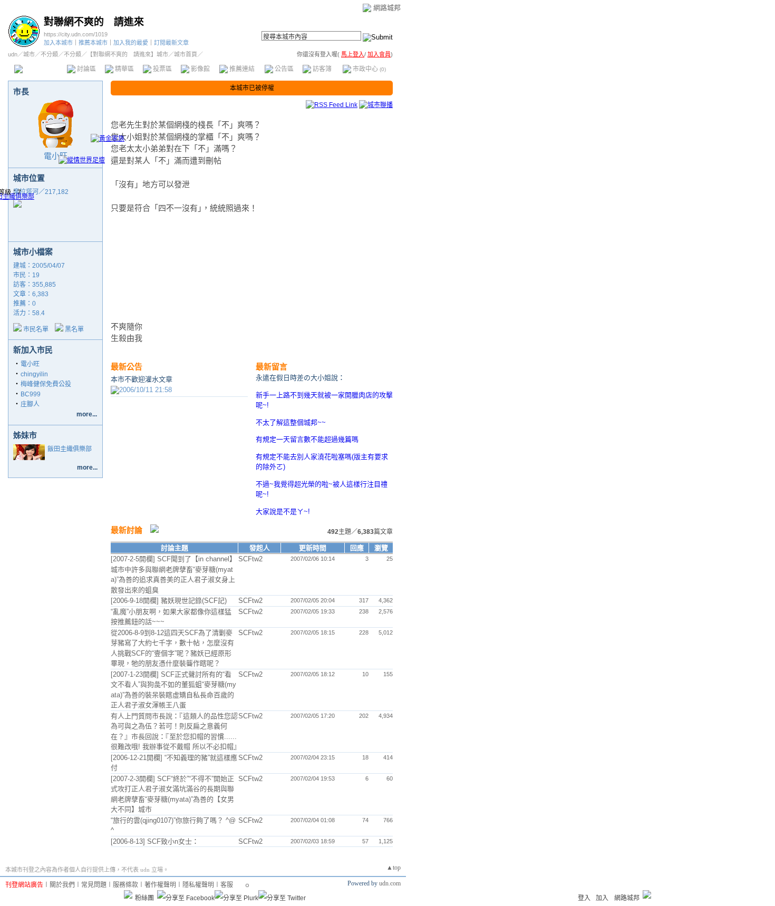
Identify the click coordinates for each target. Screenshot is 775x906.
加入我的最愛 (130, 43)
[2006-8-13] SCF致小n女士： (155, 841)
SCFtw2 (250, 559)
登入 (584, 898)
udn (12, 54)
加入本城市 (58, 43)
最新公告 (126, 366)
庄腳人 (30, 404)
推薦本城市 (93, 43)
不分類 (49, 54)
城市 (29, 54)
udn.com (390, 883)
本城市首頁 (39, 69)
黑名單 (74, 329)
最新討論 (126, 529)
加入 (602, 898)
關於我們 (62, 885)
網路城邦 (387, 8)
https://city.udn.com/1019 (76, 34)
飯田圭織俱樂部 (69, 449)
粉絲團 (144, 898)
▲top (393, 867)
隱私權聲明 (198, 885)
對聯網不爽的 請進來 (94, 21)
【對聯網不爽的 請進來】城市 (127, 54)
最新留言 (271, 366)
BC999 (31, 394)
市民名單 (36, 329)
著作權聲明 (160, 885)
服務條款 (125, 885)
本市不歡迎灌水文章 (141, 379)
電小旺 (55, 155)
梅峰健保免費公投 (46, 384)
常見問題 (93, 885)
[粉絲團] (128, 894)
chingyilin (34, 374)
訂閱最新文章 (171, 43)
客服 (226, 885)
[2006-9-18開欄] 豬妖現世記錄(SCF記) (169, 601)
